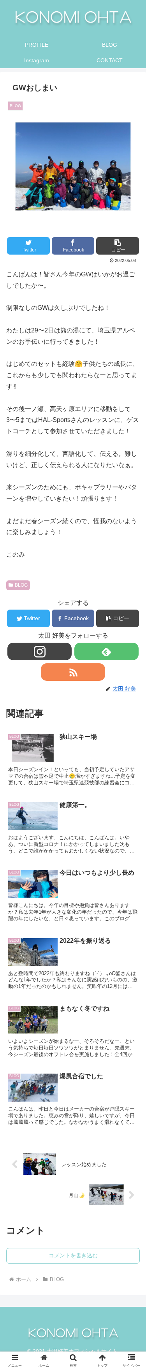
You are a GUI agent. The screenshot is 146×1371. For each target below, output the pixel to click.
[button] (117, 246)
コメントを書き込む (73, 1255)
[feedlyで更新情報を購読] (106, 651)
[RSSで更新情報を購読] (73, 672)
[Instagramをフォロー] (39, 651)
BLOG (21, 585)
